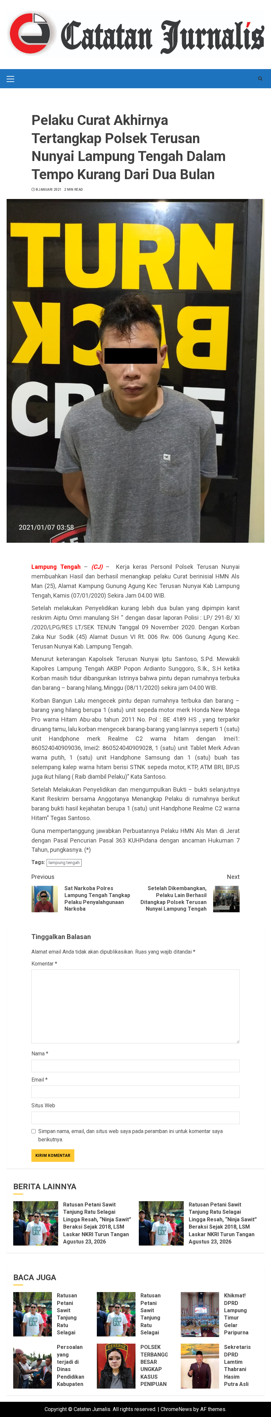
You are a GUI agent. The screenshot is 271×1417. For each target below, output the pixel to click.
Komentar (44, 964)
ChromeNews (176, 1409)
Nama (39, 1053)
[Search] (260, 78)
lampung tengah (64, 862)
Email (39, 1080)
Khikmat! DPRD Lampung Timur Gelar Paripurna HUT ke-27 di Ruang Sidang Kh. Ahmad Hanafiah (237, 1332)
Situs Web (43, 1105)
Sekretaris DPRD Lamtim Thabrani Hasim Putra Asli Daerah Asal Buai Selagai (237, 1376)
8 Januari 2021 (49, 189)
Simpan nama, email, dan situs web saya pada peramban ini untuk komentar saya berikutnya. (130, 1135)
